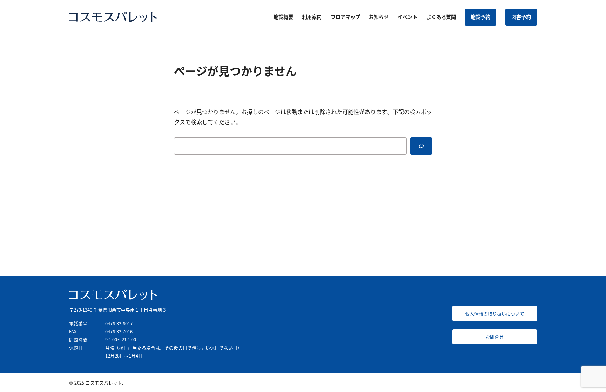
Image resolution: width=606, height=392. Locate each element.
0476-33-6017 (119, 323)
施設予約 (480, 16)
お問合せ (494, 336)
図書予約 (521, 16)
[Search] (421, 146)
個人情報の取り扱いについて (494, 313)
